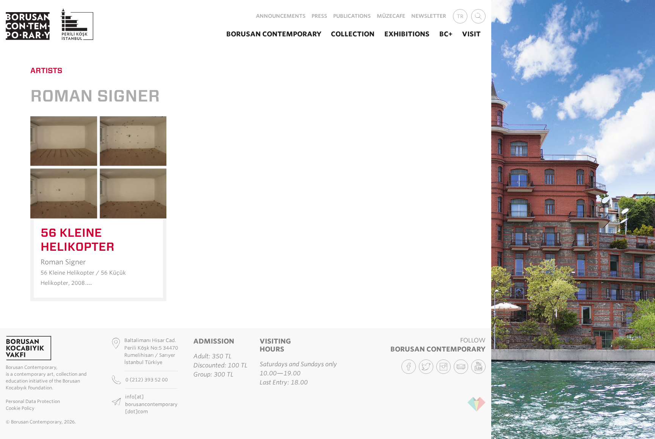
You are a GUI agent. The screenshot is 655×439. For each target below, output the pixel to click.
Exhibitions (406, 34)
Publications (352, 16)
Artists (46, 70)
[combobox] (478, 16)
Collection (353, 34)
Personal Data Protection (33, 401)
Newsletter (428, 16)
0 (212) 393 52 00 (147, 380)
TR (460, 16)
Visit (471, 34)
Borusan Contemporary (273, 34)
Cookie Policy (20, 408)
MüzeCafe (391, 16)
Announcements (281, 16)
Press (319, 16)
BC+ (446, 34)
